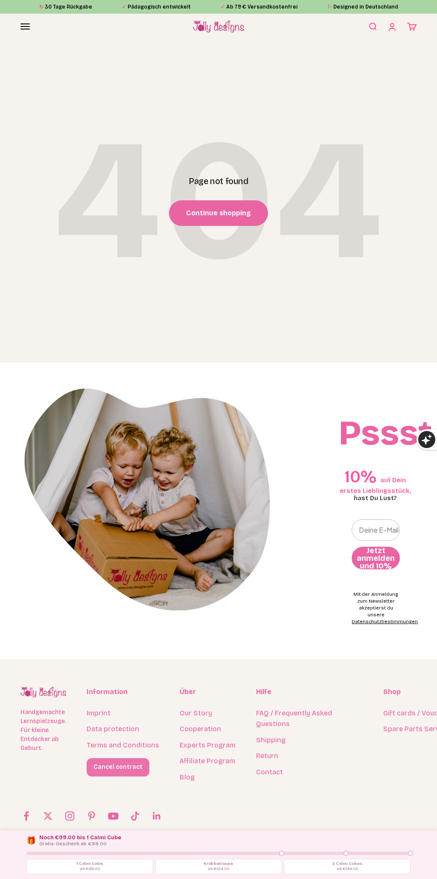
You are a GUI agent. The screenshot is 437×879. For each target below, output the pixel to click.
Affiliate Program (207, 761)
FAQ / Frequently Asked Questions (294, 718)
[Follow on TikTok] (135, 816)
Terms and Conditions (123, 745)
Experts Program (208, 745)
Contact (269, 772)
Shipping (271, 740)
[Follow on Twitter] (48, 816)
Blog (187, 777)
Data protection (113, 729)
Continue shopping (218, 213)
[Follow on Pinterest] (91, 816)
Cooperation (200, 729)
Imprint (99, 713)
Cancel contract (118, 767)
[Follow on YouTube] (113, 816)
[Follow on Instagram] (70, 816)
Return (267, 756)
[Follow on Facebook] (26, 816)
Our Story (196, 713)
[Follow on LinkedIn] (157, 816)
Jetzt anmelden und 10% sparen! (376, 558)
